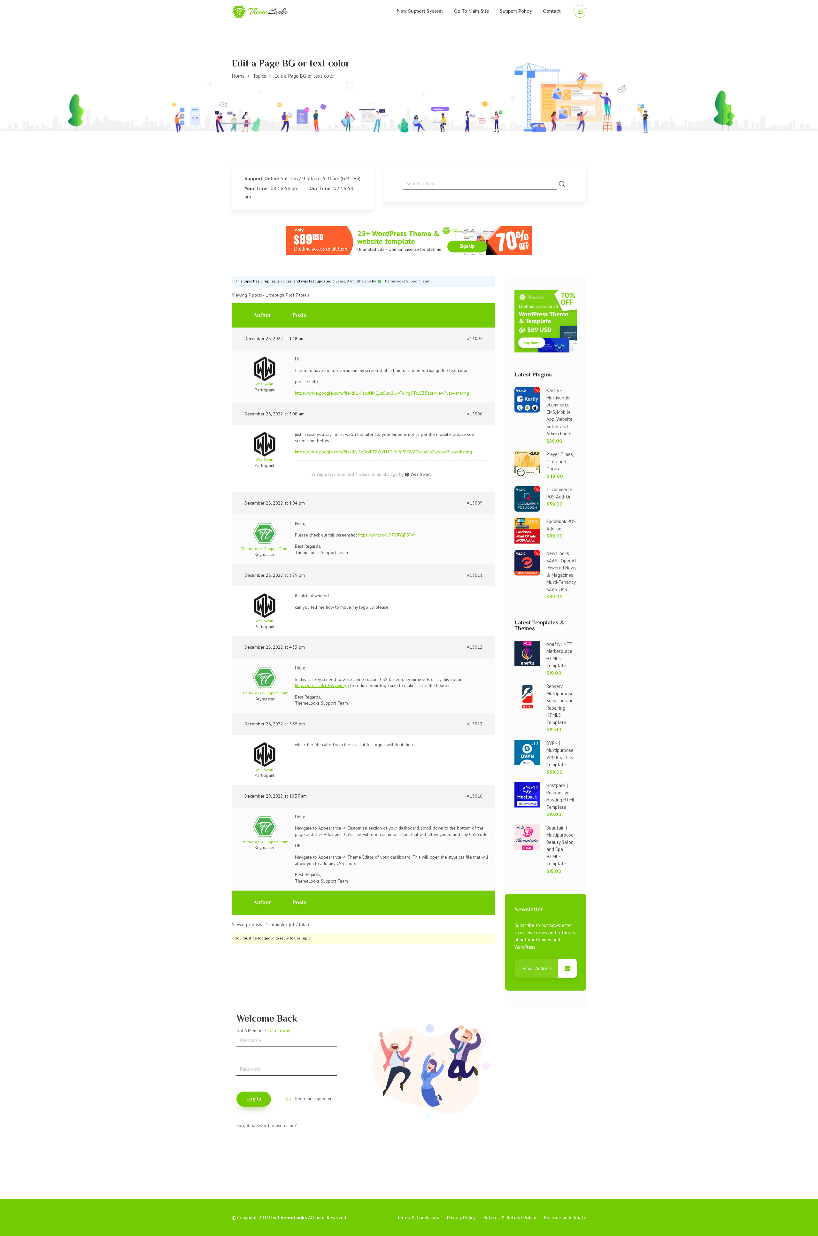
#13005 (474, 338)
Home (238, 76)
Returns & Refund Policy (509, 1217)
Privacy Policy (461, 1217)
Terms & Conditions (418, 1217)
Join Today (279, 1030)
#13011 (474, 575)
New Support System (420, 11)
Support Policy (516, 11)
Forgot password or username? (266, 1125)
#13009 (474, 503)
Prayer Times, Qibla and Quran (560, 461)
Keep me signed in (313, 1098)
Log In (253, 1099)
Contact (552, 11)
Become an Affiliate (565, 1217)
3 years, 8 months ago (351, 281)
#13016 (474, 796)
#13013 (474, 724)
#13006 (474, 414)
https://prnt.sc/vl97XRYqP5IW (386, 535)
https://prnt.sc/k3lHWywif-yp (322, 685)
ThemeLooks (292, 1217)
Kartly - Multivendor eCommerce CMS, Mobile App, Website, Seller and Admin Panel (559, 411)
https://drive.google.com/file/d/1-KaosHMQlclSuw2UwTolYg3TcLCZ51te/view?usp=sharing (382, 393)
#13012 (474, 647)
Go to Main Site (471, 11)
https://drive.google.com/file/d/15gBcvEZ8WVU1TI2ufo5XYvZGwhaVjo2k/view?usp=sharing (383, 452)
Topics (259, 76)
